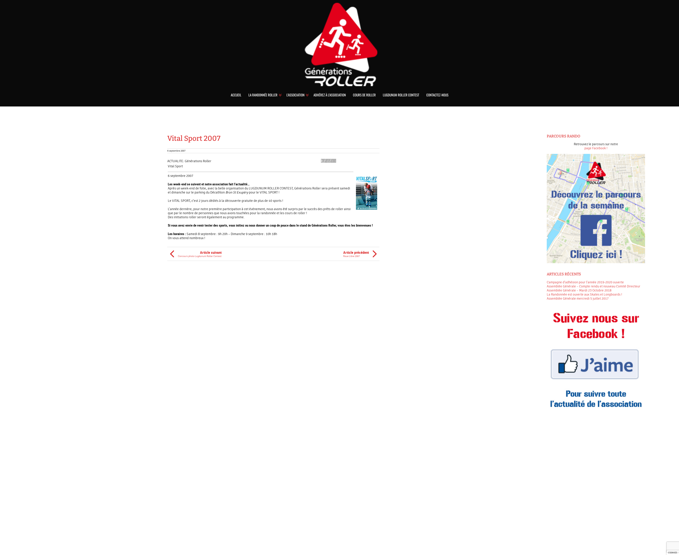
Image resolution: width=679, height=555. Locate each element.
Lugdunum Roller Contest (401, 94)
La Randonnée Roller (262, 94)
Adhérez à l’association (330, 94)
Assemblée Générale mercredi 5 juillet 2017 (578, 298)
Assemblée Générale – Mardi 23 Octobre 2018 (579, 290)
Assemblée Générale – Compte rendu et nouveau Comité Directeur (593, 286)
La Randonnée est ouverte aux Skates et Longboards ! (584, 294)
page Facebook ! (595, 148)
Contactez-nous (437, 94)
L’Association (295, 94)
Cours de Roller (364, 94)
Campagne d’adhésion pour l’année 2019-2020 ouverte (585, 282)
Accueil (236, 94)
